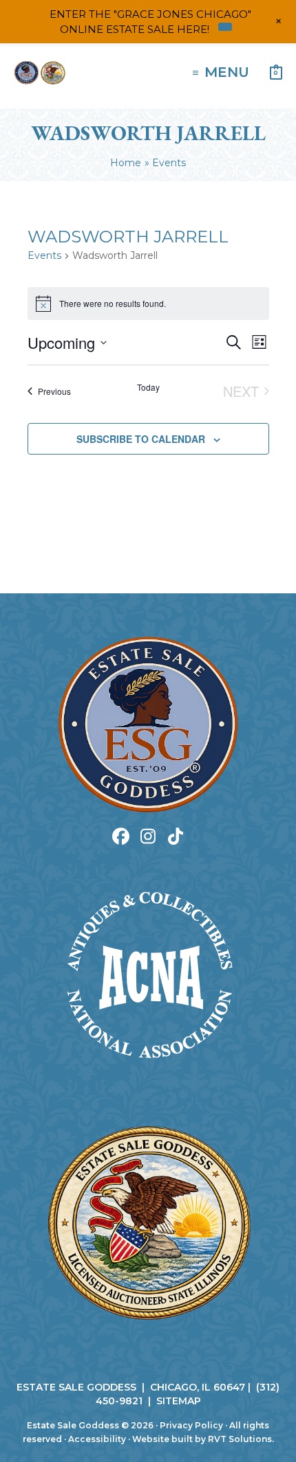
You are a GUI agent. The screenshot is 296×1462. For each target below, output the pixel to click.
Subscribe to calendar (140, 439)
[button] (120, 836)
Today (148, 387)
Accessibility (97, 1439)
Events (44, 255)
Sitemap (178, 1401)
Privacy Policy (191, 1425)
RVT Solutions (240, 1439)
